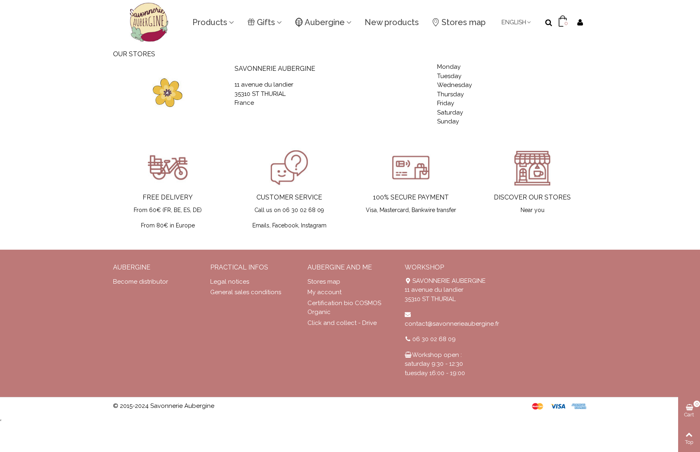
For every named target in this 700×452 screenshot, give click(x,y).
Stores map (464, 22)
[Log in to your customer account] (580, 22)
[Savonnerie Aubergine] (149, 22)
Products (209, 22)
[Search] (548, 21)
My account (324, 292)
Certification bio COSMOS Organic (344, 307)
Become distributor (140, 281)
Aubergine (325, 22)
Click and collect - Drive (342, 323)
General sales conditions (245, 292)
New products (392, 22)
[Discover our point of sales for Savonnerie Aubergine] (532, 167)
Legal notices (229, 281)
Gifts (266, 22)
